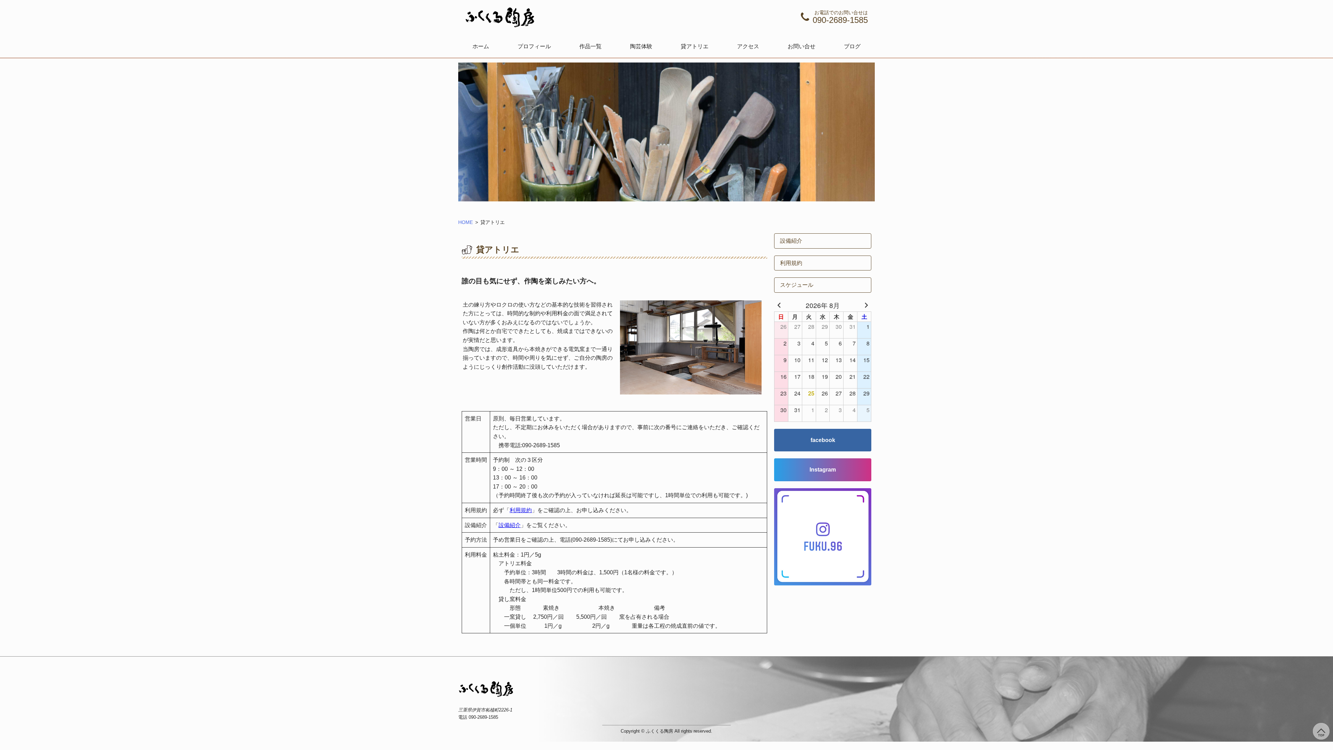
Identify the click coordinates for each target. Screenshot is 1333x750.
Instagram (823, 470)
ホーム (480, 46)
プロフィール (534, 46)
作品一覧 (590, 46)
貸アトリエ (695, 46)
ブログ (852, 46)
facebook (823, 440)
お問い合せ (801, 46)
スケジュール (796, 285)
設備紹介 (509, 525)
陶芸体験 (641, 46)
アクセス (748, 46)
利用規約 (521, 510)
